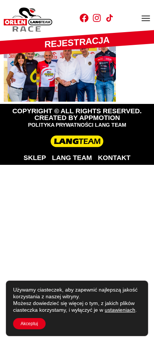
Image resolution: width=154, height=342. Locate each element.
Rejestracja (77, 42)
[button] (145, 19)
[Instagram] (96, 17)
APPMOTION (99, 117)
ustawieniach (120, 310)
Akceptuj (29, 323)
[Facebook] (84, 17)
